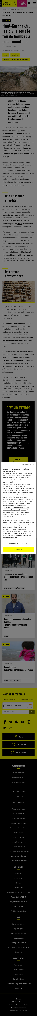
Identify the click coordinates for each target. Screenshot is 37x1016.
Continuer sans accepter (28, 464)
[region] (18, 508)
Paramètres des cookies (18, 543)
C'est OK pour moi (18, 549)
